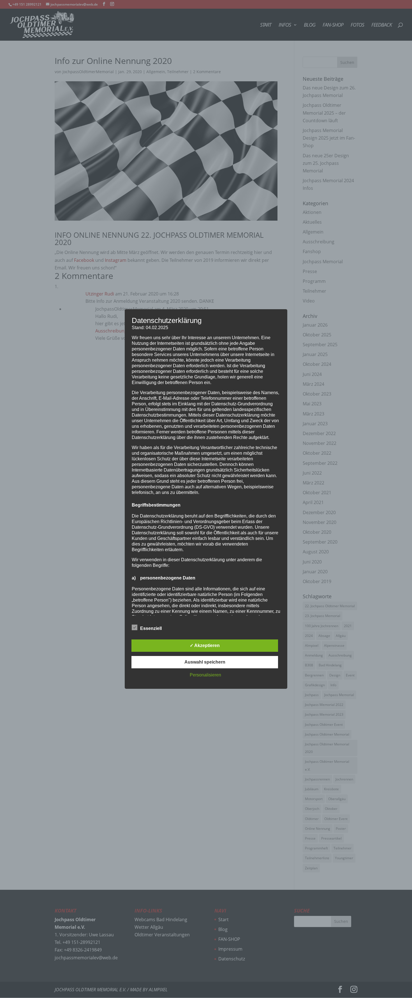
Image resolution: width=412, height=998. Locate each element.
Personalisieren (205, 675)
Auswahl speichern (204, 662)
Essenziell (151, 628)
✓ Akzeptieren (205, 645)
